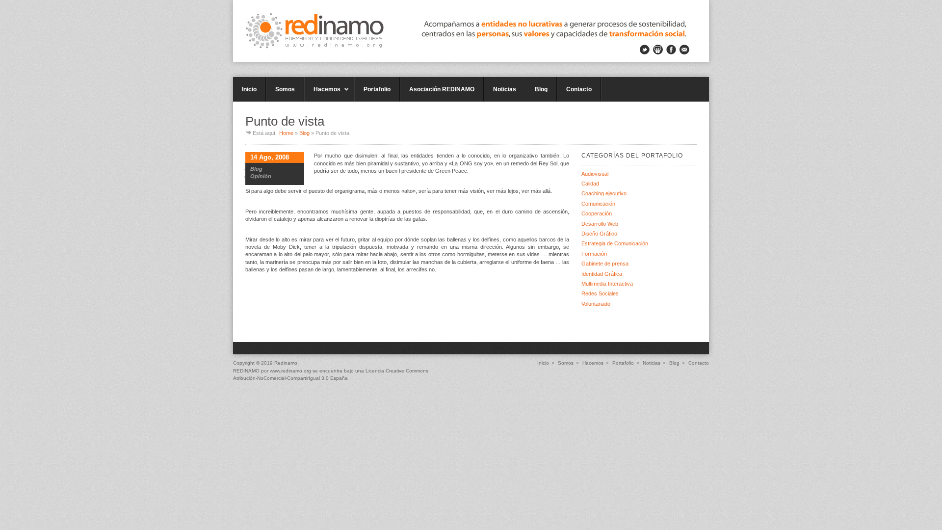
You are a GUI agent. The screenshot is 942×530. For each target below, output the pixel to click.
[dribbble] (658, 49)
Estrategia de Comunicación (614, 243)
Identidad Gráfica (601, 274)
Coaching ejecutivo (604, 193)
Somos (285, 89)
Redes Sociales (600, 293)
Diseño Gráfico (599, 234)
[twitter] (645, 49)
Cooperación (596, 213)
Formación (594, 254)
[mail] (684, 49)
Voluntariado (595, 304)
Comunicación (598, 204)
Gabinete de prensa (604, 263)
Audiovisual (594, 174)
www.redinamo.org (290, 370)
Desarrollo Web (599, 224)
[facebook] (671, 49)
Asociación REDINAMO (441, 89)
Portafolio (377, 89)
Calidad (590, 183)
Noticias (504, 89)
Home (286, 133)
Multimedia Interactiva (607, 284)
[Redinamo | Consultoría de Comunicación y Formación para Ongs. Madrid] (471, 31)
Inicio (249, 89)
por (251, 370)
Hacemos (322, 94)
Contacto (579, 89)
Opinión (260, 176)
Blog (541, 89)
